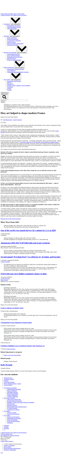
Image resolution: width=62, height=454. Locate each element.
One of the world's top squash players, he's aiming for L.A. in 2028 (28, 230)
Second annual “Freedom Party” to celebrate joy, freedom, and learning (30, 257)
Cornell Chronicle (17, 119)
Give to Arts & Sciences (13, 414)
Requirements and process (13, 25)
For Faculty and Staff (9, 398)
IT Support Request (12, 408)
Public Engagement (9, 67)
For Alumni (7, 411)
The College (7, 79)
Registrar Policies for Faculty (14, 401)
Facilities (9, 90)
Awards (9, 88)
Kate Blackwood (7, 119)
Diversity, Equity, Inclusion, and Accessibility (18, 85)
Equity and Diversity (12, 420)
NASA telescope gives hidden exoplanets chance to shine (24, 274)
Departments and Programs (14, 81)
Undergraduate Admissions (14, 389)
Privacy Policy (7, 447)
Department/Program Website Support (16, 406)
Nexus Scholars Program (13, 55)
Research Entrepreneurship (14, 60)
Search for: (4, 100)
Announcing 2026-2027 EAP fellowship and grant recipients (25, 243)
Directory (9, 82)
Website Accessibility (9, 445)
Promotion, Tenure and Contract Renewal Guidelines (20, 402)
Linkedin (6, 427)
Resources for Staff (12, 405)
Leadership (10, 87)
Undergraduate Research (13, 54)
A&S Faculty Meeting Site (14, 399)
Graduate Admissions (12, 396)
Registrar (6, 380)
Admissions (7, 24)
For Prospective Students (10, 388)
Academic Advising (9, 379)
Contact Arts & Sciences (13, 417)
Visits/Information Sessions (14, 27)
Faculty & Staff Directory (13, 421)
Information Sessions (12, 392)
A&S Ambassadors (12, 28)
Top (2, 452)
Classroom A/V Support (13, 409)
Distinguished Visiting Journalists (15, 69)
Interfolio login (11, 404)
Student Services (11, 42)
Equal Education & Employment (12, 448)
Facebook (6, 428)
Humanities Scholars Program (14, 57)
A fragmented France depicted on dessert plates (16, 322)
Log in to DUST (8, 385)
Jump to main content (18, 13)
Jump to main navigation (7, 13)
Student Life (10, 84)
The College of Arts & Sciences (18, 15)
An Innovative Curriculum (14, 40)
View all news (4, 280)
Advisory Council (11, 412)
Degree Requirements (12, 39)
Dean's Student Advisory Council (12, 383)
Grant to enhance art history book (12, 308)
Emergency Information (10, 450)
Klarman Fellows (11, 58)
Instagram (6, 425)
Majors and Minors (12, 37)
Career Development (9, 382)
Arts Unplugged (11, 70)
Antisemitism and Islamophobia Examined (18, 72)
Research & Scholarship (10, 52)
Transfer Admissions (12, 395)
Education (6, 36)
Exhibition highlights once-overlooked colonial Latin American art (23, 346)
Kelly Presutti (6, 365)
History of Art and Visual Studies (12, 355)
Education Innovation (12, 45)
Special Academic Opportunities (15, 43)
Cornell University (5, 15)
